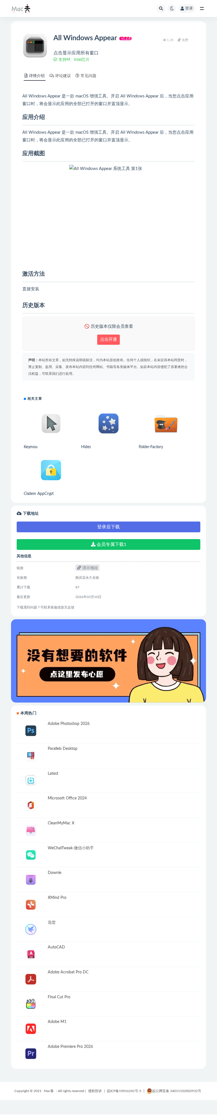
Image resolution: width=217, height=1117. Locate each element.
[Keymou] (51, 423)
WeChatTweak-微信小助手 (71, 848)
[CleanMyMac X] (31, 830)
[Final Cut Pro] (31, 1004)
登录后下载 (108, 527)
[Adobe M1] (31, 1028)
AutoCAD (56, 947)
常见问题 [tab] (88, 76)
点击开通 (108, 339)
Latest (53, 774)
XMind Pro (57, 898)
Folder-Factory (151, 447)
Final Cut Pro (59, 997)
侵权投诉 (95, 1091)
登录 (189, 8)
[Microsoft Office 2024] (31, 805)
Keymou (31, 447)
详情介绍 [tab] (37, 76)
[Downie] (31, 879)
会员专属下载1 (111, 544)
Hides (86, 447)
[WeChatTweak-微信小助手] (31, 855)
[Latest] (31, 780)
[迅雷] (31, 929)
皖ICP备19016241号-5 (124, 1091)
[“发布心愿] (108, 661)
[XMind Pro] (31, 904)
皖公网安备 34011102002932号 (176, 1091)
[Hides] (108, 423)
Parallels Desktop (62, 749)
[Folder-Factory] (166, 423)
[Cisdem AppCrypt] (51, 470)
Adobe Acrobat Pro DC (68, 972)
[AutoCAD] (31, 954)
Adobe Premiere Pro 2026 (70, 1047)
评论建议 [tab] (63, 76)
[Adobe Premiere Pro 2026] (31, 1053)
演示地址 (89, 568)
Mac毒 (49, 1091)
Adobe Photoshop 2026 (69, 724)
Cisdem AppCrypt (39, 494)
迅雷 (52, 923)
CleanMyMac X (61, 823)
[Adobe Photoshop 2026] (31, 730)
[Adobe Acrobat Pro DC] (31, 979)
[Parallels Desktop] (31, 755)
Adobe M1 (57, 1022)
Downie (54, 873)
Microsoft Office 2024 (67, 798)
